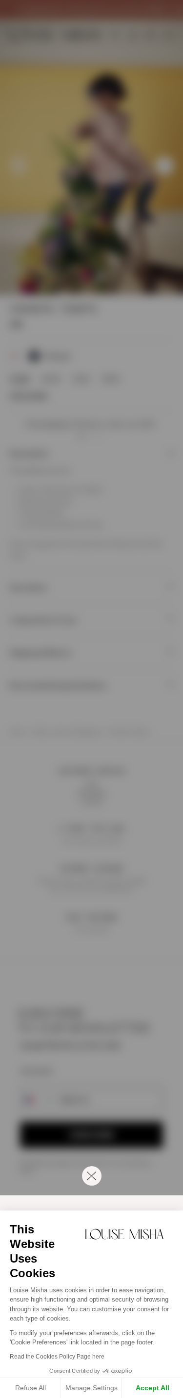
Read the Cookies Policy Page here (57, 1356)
